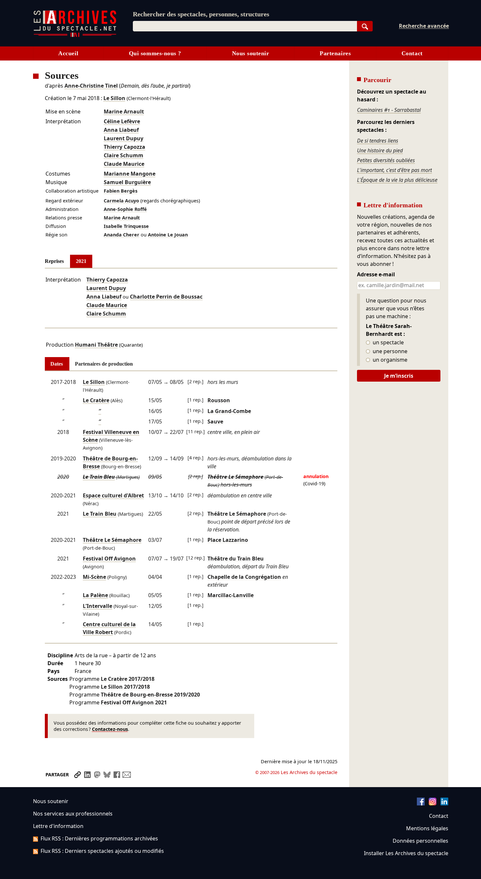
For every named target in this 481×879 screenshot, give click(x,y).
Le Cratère (96, 400)
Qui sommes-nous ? (155, 53)
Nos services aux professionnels (73, 813)
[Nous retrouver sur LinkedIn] (444, 803)
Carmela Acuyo (121, 201)
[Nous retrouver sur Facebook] (421, 803)
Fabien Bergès (120, 191)
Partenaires (335, 53)
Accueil (68, 53)
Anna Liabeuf (121, 129)
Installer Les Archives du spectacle (406, 853)
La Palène (95, 595)
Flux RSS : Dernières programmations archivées (99, 838)
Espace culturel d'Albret (113, 495)
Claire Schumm (123, 155)
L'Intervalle (97, 606)
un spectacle (387, 343)
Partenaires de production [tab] (104, 364)
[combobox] (245, 26)
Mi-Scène (94, 576)
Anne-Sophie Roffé (125, 209)
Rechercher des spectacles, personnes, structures (201, 14)
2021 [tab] (81, 261)
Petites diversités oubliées (386, 160)
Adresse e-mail (376, 275)
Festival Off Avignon (109, 558)
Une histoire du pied (380, 150)
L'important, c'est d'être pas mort (394, 170)
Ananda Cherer (121, 235)
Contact (412, 53)
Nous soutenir (250, 53)
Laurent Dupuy (123, 138)
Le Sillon (114, 98)
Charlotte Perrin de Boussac (166, 296)
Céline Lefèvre (122, 121)
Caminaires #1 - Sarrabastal (389, 109)
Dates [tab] (56, 364)
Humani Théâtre (96, 344)
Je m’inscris (398, 375)
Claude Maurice (124, 163)
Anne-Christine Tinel (91, 85)
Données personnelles (420, 840)
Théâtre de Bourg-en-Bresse (150, 694)
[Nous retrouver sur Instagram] (432, 803)
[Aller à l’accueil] (75, 35)
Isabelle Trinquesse (126, 226)
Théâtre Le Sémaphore (112, 539)
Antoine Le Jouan (168, 235)
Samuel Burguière (127, 182)
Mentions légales (427, 828)
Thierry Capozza (124, 146)
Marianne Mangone (129, 173)
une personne (389, 351)
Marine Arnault (124, 111)
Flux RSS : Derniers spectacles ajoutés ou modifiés (102, 850)
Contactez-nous (110, 729)
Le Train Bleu (99, 476)
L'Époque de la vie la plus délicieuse (397, 179)
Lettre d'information (58, 826)
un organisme (389, 360)
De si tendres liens (377, 140)
